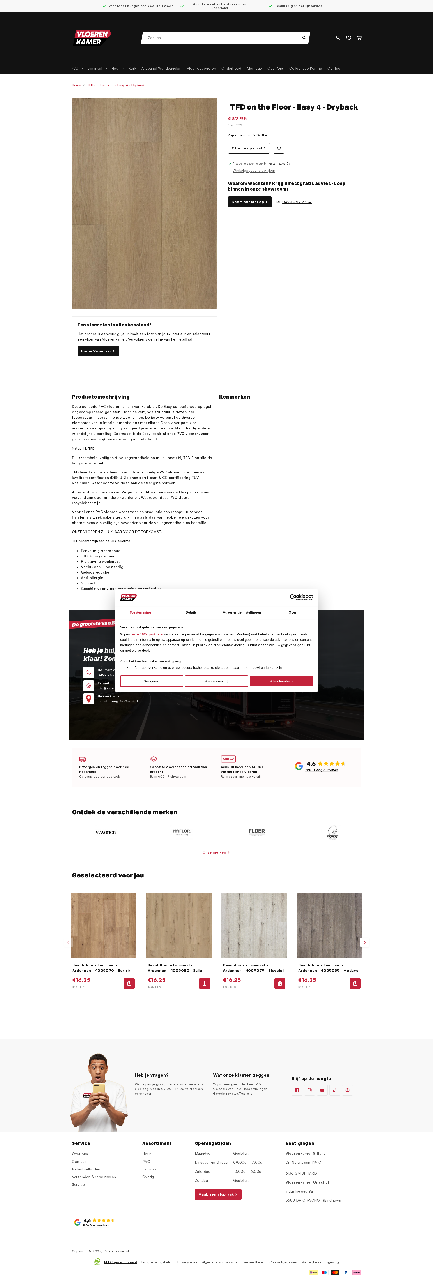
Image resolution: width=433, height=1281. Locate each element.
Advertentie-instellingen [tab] (242, 612)
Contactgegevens (283, 1262)
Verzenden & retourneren (94, 1177)
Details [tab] (191, 612)
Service (78, 1184)
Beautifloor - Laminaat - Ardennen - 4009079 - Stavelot (253, 968)
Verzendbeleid (254, 1262)
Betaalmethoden (86, 1169)
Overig (148, 1177)
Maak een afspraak (216, 1194)
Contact (79, 1161)
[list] (216, 942)
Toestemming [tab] (140, 612)
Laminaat (150, 1169)
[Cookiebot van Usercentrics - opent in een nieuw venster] (293, 597)
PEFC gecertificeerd (120, 1262)
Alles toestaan (281, 681)
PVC (146, 1161)
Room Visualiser (96, 351)
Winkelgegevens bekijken (254, 170)
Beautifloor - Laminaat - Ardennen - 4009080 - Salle (175, 968)
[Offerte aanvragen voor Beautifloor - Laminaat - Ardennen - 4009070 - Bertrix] (129, 983)
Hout (146, 1154)
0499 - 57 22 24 (297, 202)
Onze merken (214, 852)
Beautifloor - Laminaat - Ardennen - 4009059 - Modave (328, 968)
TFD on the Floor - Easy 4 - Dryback (116, 85)
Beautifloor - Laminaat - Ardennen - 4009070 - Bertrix (101, 968)
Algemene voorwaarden (221, 1262)
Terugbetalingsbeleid (157, 1262)
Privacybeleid (187, 1262)
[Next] (364, 942)
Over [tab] (292, 612)
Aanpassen (214, 681)
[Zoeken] (304, 37)
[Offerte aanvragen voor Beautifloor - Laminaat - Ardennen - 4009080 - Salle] (204, 983)
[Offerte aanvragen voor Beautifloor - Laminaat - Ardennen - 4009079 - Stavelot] (279, 983)
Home (76, 85)
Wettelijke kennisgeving (320, 1262)
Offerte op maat (247, 148)
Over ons (80, 1154)
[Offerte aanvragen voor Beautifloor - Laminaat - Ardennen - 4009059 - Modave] (355, 983)
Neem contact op (248, 201)
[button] (76, 68)
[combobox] (225, 37)
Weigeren (151, 681)
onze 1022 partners (147, 634)
